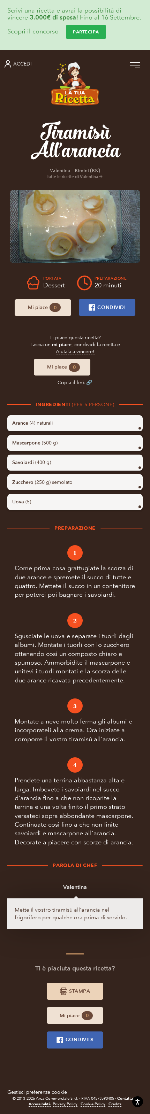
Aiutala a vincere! (75, 352)
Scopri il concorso (33, 31)
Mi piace (42, 307)
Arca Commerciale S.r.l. (57, 1098)
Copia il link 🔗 (75, 383)
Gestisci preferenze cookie (37, 1092)
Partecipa (86, 31)
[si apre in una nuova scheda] (75, 226)
